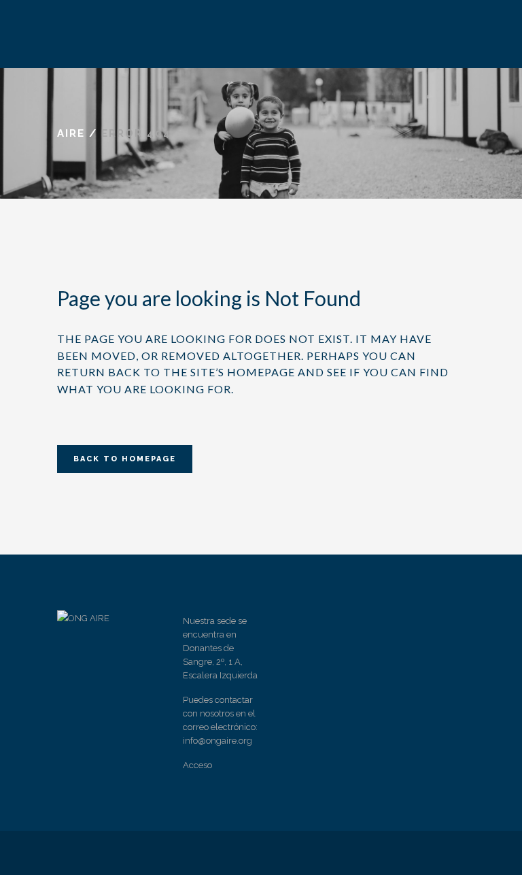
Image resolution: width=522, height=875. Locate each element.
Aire (71, 133)
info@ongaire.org (217, 741)
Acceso (197, 765)
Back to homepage (124, 459)
